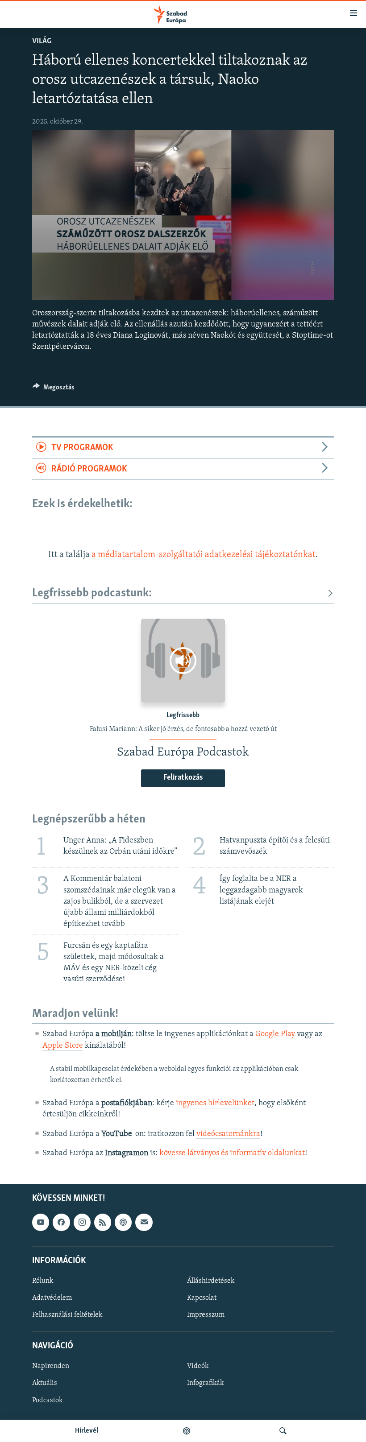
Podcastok (47, 1400)
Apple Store (62, 1046)
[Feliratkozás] (143, 1222)
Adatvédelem (52, 1298)
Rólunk (42, 1281)
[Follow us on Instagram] (82, 1222)
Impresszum (206, 1314)
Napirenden (50, 1366)
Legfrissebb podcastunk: (92, 593)
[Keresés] (283, 1431)
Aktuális (44, 1383)
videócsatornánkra (228, 1134)
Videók (197, 1366)
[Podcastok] (186, 1431)
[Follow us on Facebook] (61, 1222)
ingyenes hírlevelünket (215, 1103)
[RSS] (102, 1222)
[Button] (54, 389)
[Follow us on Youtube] (40, 1222)
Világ (41, 41)
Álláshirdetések (210, 1281)
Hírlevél (86, 1430)
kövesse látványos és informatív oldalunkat (232, 1153)
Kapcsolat (201, 1298)
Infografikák (205, 1383)
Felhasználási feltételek (67, 1314)
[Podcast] (123, 1222)
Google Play (275, 1034)
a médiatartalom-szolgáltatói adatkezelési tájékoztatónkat (204, 554)
